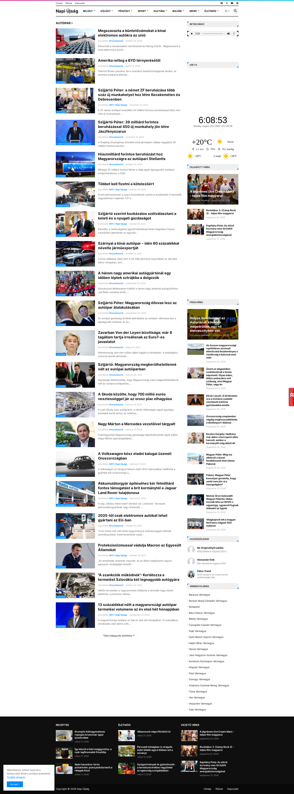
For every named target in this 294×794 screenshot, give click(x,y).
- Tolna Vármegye (197, 691)
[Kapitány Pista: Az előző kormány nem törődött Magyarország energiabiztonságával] (195, 229)
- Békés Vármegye (197, 618)
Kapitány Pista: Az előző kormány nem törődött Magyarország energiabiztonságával (220, 230)
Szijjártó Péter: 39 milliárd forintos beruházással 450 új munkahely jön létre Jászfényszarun (133, 127)
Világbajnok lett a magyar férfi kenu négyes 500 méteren (221, 522)
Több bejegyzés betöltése (117, 635)
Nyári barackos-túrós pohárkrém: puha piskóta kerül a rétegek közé (93, 767)
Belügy (88, 11)
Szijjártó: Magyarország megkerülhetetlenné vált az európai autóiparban (137, 366)
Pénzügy (124, 11)
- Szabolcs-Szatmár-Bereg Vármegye (208, 685)
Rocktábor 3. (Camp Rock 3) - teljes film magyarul (221, 212)
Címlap (59, 3)
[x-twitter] (227, 3)
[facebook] (222, 3)
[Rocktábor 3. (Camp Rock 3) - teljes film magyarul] (195, 214)
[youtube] (232, 3)
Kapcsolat (80, 3)
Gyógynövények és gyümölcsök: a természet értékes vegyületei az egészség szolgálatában (156, 767)
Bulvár (177, 11)
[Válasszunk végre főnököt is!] (126, 735)
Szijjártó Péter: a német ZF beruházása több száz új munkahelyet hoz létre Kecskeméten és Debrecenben (139, 95)
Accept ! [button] (15, 784)
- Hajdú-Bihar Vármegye (200, 643)
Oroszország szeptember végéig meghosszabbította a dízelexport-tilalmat (221, 419)
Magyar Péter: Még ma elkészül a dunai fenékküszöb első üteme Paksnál (220, 459)
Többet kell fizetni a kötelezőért (126, 184)
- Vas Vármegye (196, 697)
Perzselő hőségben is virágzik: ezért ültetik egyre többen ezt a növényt (155, 749)
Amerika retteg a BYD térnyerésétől (129, 60)
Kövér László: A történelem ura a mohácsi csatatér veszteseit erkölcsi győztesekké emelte (221, 400)
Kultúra (159, 11)
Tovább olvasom (16, 777)
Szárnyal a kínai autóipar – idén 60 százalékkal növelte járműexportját (138, 245)
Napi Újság (67, 11)
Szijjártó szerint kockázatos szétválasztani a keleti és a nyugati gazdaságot (137, 215)
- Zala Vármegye (196, 709)
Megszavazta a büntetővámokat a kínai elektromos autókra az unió (132, 33)
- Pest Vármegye (196, 673)
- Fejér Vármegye (196, 631)
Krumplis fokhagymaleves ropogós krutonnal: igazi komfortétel (90, 734)
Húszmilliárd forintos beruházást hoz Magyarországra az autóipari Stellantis (132, 156)
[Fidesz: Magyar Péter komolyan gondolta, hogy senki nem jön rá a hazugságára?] (195, 479)
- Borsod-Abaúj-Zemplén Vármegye (207, 600)
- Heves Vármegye (197, 649)
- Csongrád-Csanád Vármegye (204, 624)
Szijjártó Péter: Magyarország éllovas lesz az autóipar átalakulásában (137, 305)
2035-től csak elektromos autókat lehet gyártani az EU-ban (132, 517)
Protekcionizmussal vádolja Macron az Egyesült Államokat (139, 547)
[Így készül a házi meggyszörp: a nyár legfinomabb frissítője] (64, 753)
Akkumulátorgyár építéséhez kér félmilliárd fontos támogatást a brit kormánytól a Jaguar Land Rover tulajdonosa (137, 488)
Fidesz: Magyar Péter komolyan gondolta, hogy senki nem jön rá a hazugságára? (221, 480)
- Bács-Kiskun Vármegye (201, 612)
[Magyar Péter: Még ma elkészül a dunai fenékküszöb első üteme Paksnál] (195, 458)
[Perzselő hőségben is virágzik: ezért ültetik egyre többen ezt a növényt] (126, 750)
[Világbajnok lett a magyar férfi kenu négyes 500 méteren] (195, 523)
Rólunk (69, 3)
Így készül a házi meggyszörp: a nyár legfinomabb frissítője (93, 751)
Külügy (106, 11)
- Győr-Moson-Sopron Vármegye (205, 637)
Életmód (210, 11)
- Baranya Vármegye (198, 594)
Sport (142, 11)
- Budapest (193, 606)
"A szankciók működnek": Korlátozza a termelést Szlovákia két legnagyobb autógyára (138, 577)
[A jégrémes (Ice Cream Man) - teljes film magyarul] (189, 735)
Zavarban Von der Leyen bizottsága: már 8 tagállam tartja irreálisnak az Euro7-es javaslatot (135, 337)
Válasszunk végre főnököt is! (154, 731)
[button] (227, 11)
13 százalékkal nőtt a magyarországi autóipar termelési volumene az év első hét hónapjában (138, 607)
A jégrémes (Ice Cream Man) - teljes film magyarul (217, 733)
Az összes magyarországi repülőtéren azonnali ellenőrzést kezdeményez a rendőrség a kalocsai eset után (222, 351)
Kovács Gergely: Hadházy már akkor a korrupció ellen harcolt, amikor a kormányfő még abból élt (222, 439)
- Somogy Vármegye (198, 679)
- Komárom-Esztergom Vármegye (205, 661)
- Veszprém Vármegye (199, 703)
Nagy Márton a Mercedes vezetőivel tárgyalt (136, 424)
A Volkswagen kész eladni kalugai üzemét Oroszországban (135, 456)
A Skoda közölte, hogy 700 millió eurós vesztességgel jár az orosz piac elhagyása (135, 396)
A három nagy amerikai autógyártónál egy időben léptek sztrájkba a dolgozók (134, 275)
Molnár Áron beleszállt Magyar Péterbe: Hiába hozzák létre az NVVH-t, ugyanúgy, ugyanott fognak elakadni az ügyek (222, 502)
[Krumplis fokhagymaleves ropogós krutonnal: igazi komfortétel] (64, 735)
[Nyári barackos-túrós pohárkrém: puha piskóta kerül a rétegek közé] (64, 768)
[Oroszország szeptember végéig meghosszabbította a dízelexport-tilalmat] (195, 420)
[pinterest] (237, 3)
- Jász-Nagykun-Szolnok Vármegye (207, 655)
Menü (193, 11)
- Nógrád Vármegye (198, 667)
